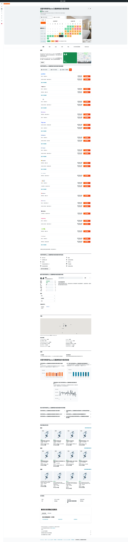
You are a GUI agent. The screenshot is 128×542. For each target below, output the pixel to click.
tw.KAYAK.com (42, 539)
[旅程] (1, 21)
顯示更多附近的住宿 (88, 427)
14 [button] (57, 31)
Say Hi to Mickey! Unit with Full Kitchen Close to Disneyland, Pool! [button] (84, 483)
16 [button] (62, 31)
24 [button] (72, 33)
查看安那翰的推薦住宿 (87, 469)
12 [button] (52, 31)
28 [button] (57, 36)
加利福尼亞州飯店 (60, 539)
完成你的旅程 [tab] (44, 513)
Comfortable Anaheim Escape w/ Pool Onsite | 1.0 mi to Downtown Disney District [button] (71, 483)
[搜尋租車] (1, 11)
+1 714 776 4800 (43, 14)
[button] (127, 1)
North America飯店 (50, 539)
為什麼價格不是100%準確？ (46, 534)
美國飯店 (55, 539)
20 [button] (55, 33)
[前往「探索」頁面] (1, 16)
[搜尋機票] (1, 7)
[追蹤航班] (1, 18)
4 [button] (50, 28)
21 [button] (57, 33)
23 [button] (62, 33)
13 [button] (55, 31)
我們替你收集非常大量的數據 (46, 532)
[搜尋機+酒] (1, 13)
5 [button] (77, 26)
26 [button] (52, 36)
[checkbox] (45, 307)
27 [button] (55, 36)
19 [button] (52, 33)
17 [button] (72, 31)
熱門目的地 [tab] (49, 513)
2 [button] (62, 26)
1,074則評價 (46, 11)
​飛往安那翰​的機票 (45, 519)
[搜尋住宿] (1, 9)
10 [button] (72, 28)
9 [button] (62, 28)
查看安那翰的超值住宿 (87, 448)
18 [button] (50, 33)
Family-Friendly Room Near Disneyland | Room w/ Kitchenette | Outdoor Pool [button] (59, 483)
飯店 (45, 539)
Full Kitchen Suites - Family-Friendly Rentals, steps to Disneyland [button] (47, 482)
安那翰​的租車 (60, 519)
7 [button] (57, 28)
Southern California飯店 (67, 539)
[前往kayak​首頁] (7, 3)
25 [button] (50, 36)
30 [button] (62, 36)
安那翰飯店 (75, 519)
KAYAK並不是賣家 (44, 531)
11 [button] (50, 31)
